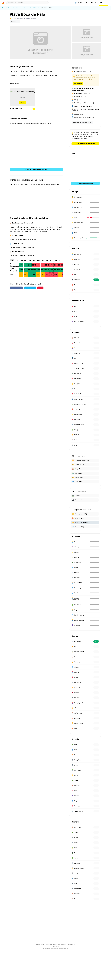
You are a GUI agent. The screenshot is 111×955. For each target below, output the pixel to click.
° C (12, 260)
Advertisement (15, 83)
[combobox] (27, 2)
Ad (34, 109)
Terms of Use (56, 946)
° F (17, 260)
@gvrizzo (66, 948)
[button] (3, 3)
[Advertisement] (36, 199)
